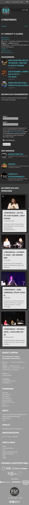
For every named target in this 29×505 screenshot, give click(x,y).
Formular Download (8, 454)
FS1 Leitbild (5, 396)
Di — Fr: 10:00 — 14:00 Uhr (10, 436)
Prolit (26, 26)
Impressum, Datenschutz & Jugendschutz (14, 414)
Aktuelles (6, 425)
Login (3, 420)
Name (5, 116)
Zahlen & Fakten (7, 400)
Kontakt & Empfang (10, 352)
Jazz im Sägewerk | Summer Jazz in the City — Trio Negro (18, 74)
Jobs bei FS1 (5, 406)
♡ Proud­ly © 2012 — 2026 (14, 498)
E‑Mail (5, 122)
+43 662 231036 (15, 2)
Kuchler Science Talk (15, 154)
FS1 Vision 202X (6, 398)
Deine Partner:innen (8, 402)
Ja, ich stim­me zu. (9, 140)
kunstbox (11, 164)
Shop (3, 450)
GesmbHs (5, 393)
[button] (24, 9)
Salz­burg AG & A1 (8, 52)
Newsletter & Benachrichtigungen (12, 429)
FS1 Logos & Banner (8, 448)
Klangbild (4, 26)
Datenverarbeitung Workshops (11, 416)
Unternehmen (7, 388)
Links (3, 456)
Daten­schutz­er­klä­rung (16, 131)
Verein (4, 404)
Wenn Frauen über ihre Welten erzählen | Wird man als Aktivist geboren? (18, 63)
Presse (4, 446)
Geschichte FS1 (6, 394)
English (21, 2)
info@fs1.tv (8, 2)
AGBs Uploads (6, 418)
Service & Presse (8, 442)
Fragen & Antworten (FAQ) (9, 452)
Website (5, 410)
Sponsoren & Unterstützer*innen (14, 463)
